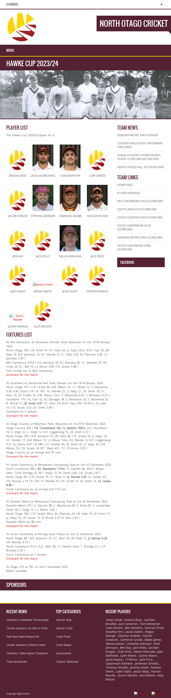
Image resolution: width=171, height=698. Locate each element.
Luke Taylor (124, 671)
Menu (10, 50)
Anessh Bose (133, 620)
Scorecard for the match (22, 375)
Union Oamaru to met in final (27, 628)
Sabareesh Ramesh (119, 663)
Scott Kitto (124, 652)
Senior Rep (64, 620)
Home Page (125, 185)
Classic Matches (67, 662)
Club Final (63, 636)
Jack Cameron (128, 624)
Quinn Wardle (127, 675)
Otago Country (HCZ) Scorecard (140, 217)
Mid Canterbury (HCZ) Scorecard (140, 201)
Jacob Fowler (134, 632)
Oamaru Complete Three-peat (28, 620)
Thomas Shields (117, 667)
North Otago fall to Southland (140, 167)
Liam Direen (114, 628)
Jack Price (146, 659)
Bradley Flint (114, 632)
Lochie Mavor (148, 655)
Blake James (153, 640)
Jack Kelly (139, 648)
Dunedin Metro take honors (137, 135)
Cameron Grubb (131, 640)
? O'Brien (131, 659)
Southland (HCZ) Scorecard (137, 209)
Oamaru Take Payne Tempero (27, 653)
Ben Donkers (134, 628)
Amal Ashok (114, 620)
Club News (63, 645)
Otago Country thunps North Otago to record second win (139, 157)
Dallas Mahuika (144, 652)
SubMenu (12, 4)
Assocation (63, 653)
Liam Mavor (128, 655)
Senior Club (64, 628)
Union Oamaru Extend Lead (26, 645)
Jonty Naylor (114, 659)
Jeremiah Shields (146, 663)
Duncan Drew (154, 628)
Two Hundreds (17, 662)
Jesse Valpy (141, 671)
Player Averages (128, 193)
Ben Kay (125, 648)
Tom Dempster (150, 624)
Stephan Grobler (129, 636)
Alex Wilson (147, 675)
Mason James (115, 644)
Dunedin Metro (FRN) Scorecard (139, 237)
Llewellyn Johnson (139, 644)
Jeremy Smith (139, 667)
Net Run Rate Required (23, 636)
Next (159, 596)
